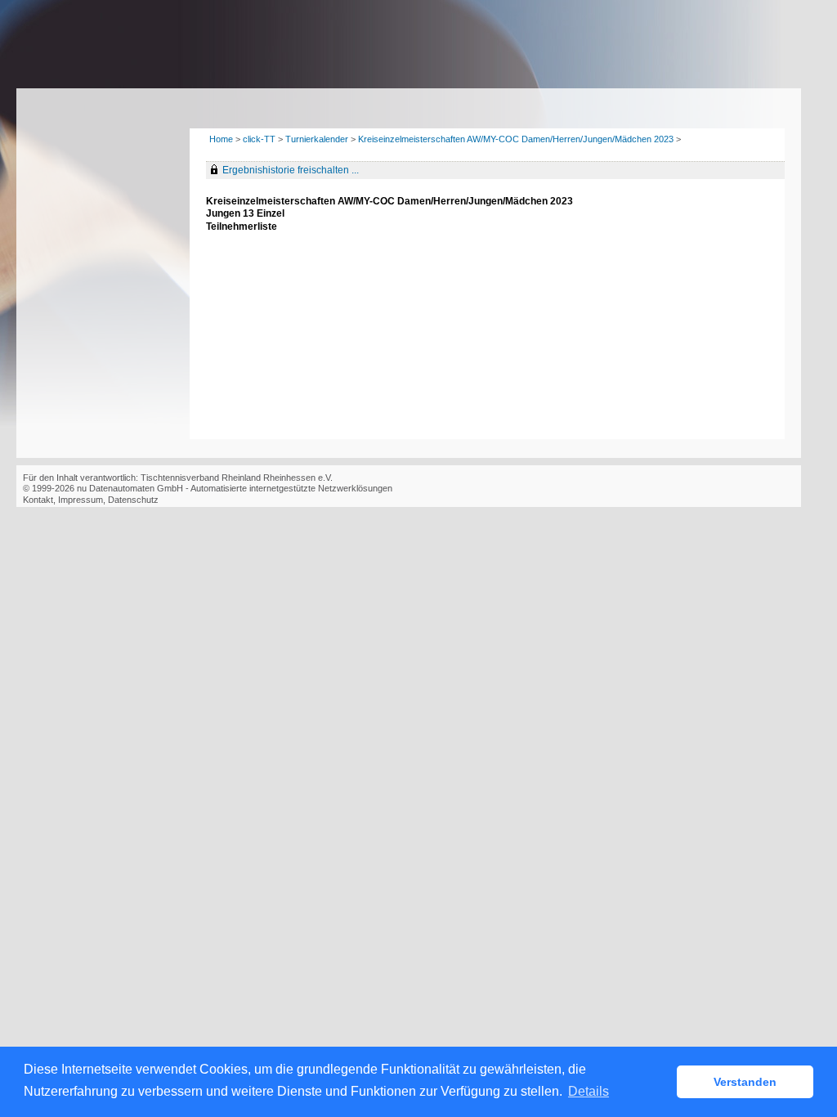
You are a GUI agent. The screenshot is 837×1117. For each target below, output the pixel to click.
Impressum (80, 500)
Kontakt (38, 500)
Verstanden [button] (745, 1081)
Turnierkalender (316, 139)
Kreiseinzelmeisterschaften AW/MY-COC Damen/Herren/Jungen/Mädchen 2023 (516, 139)
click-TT (259, 139)
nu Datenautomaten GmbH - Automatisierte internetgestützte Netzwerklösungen (234, 488)
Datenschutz (133, 500)
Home (221, 139)
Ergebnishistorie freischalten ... (290, 170)
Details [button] (588, 1091)
